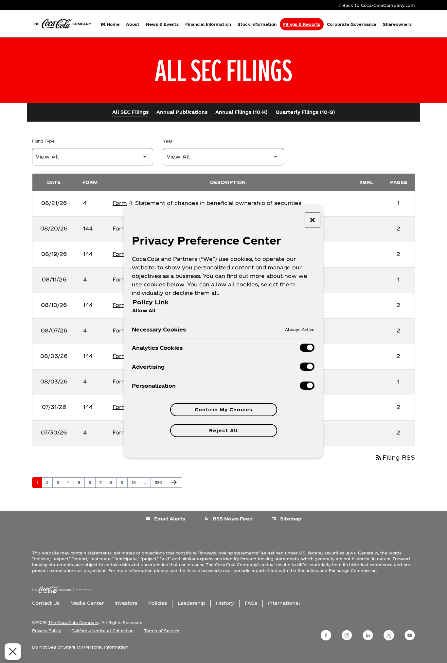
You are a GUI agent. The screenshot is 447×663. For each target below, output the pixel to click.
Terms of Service (161, 630)
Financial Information (208, 24)
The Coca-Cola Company (73, 622)
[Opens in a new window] (326, 635)
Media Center (87, 603)
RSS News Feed (228, 518)
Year (167, 141)
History (225, 603)
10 (135, 482)
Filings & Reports (301, 24)
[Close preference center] (312, 220)
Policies (157, 603)
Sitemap (286, 518)
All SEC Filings (130, 112)
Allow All (143, 310)
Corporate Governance (351, 24)
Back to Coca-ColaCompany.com (376, 5)
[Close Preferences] (13, 651)
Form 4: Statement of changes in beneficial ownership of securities (207, 203)
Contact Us (46, 603)
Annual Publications (181, 112)
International (284, 603)
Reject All (223, 430)
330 (159, 482)
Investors (126, 603)
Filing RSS (395, 457)
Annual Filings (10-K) (241, 112)
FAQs (251, 603)
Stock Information (257, 24)
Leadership (191, 603)
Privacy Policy (46, 630)
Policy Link (151, 301)
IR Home (110, 24)
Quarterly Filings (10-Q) (305, 112)
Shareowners (397, 24)
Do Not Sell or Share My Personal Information (80, 647)
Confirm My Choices (223, 409)
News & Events (162, 24)
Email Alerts (165, 518)
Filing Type (43, 141)
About (132, 24)
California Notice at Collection (102, 630)
